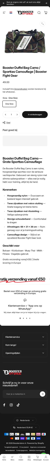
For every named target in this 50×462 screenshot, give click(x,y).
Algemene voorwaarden (38, 447)
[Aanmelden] (42, 394)
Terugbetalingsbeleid (11, 447)
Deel (8, 122)
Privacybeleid (24, 447)
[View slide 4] (29, 318)
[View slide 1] (20, 318)
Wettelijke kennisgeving (37, 450)
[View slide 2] (23, 318)
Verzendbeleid (10, 450)
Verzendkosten (20, 89)
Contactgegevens (22, 450)
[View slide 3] (26, 318)
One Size (9, 104)
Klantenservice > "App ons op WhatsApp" (25, 307)
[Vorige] (4, 3)
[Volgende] (46, 3)
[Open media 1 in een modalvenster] (42, 23)
